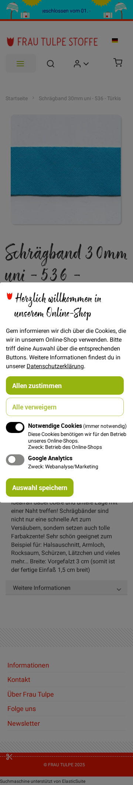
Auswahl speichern (39, 487)
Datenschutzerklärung (55, 366)
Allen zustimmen (37, 385)
